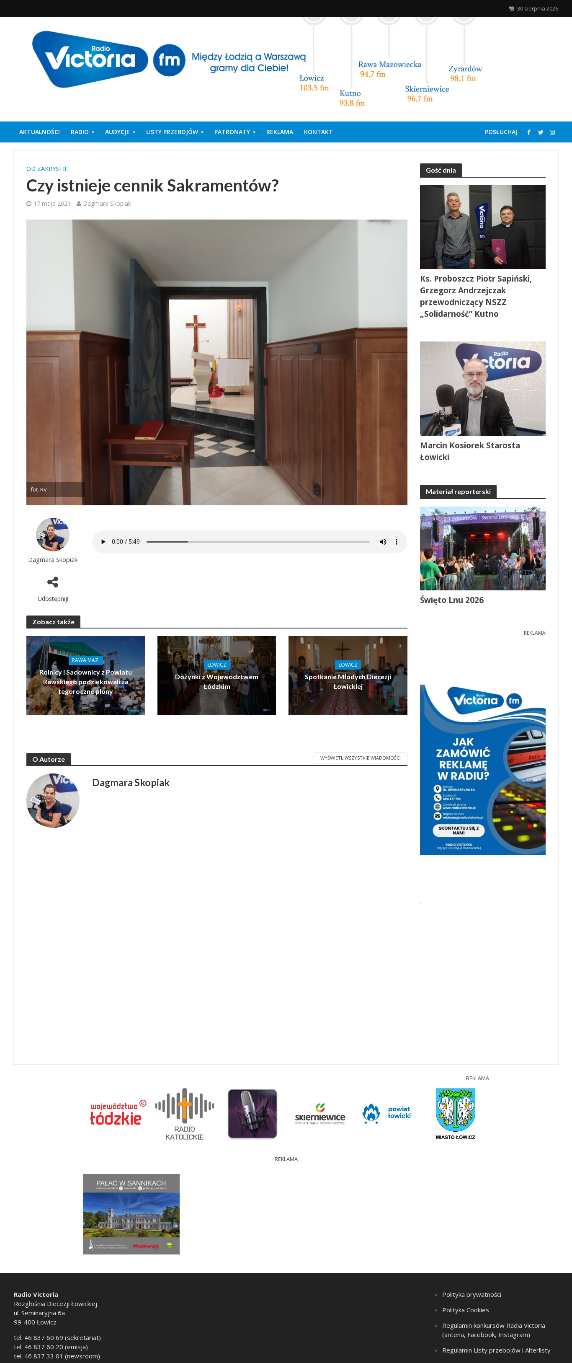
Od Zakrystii (46, 169)
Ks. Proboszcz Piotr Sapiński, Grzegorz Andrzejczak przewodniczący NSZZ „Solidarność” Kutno (476, 296)
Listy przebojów (172, 132)
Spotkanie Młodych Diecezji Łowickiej (348, 681)
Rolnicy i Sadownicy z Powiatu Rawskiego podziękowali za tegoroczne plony (85, 681)
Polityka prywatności (471, 1294)
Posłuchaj (501, 132)
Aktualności (39, 132)
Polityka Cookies (465, 1310)
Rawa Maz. (86, 660)
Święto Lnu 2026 (452, 600)
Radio (80, 132)
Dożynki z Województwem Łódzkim (216, 681)
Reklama (279, 132)
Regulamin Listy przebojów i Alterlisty (496, 1350)
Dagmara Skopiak (107, 203)
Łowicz (217, 664)
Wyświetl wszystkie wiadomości (360, 758)
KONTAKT (318, 132)
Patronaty (232, 132)
